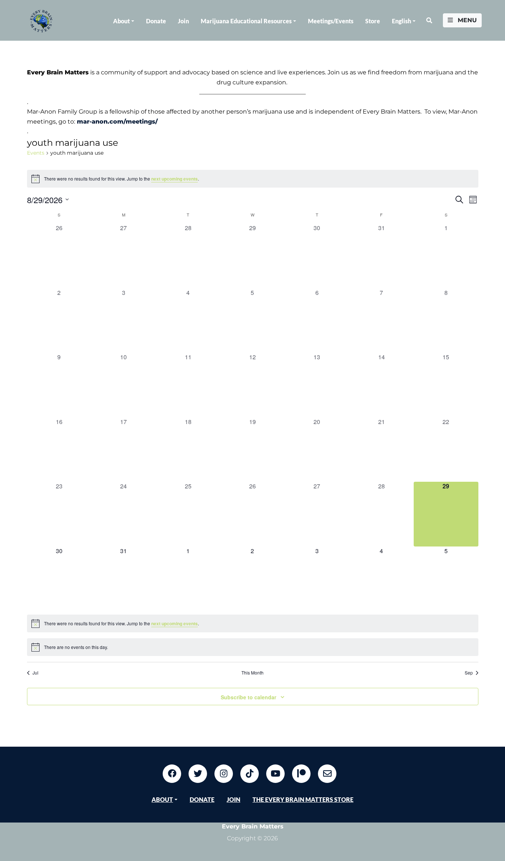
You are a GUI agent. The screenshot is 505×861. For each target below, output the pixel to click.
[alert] (252, 179)
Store (372, 20)
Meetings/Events (330, 20)
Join (183, 20)
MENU (466, 20)
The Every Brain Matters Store (303, 799)
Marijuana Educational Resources (246, 20)
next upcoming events (174, 178)
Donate (156, 20)
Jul (35, 673)
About (121, 20)
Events (35, 152)
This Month (252, 673)
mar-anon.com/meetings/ (117, 121)
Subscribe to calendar (248, 697)
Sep (469, 673)
